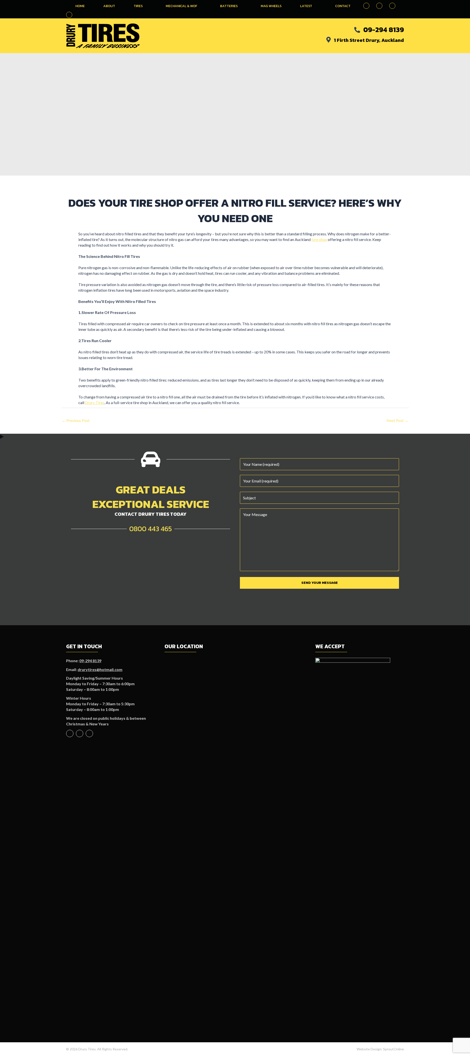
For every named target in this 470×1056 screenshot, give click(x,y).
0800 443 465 (150, 529)
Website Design (369, 1049)
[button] (69, 15)
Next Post (397, 420)
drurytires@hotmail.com (100, 669)
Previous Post (76, 420)
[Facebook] (69, 733)
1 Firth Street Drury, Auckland (369, 40)
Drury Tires (94, 402)
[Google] (89, 733)
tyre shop (319, 239)
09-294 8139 (383, 29)
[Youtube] (79, 733)
